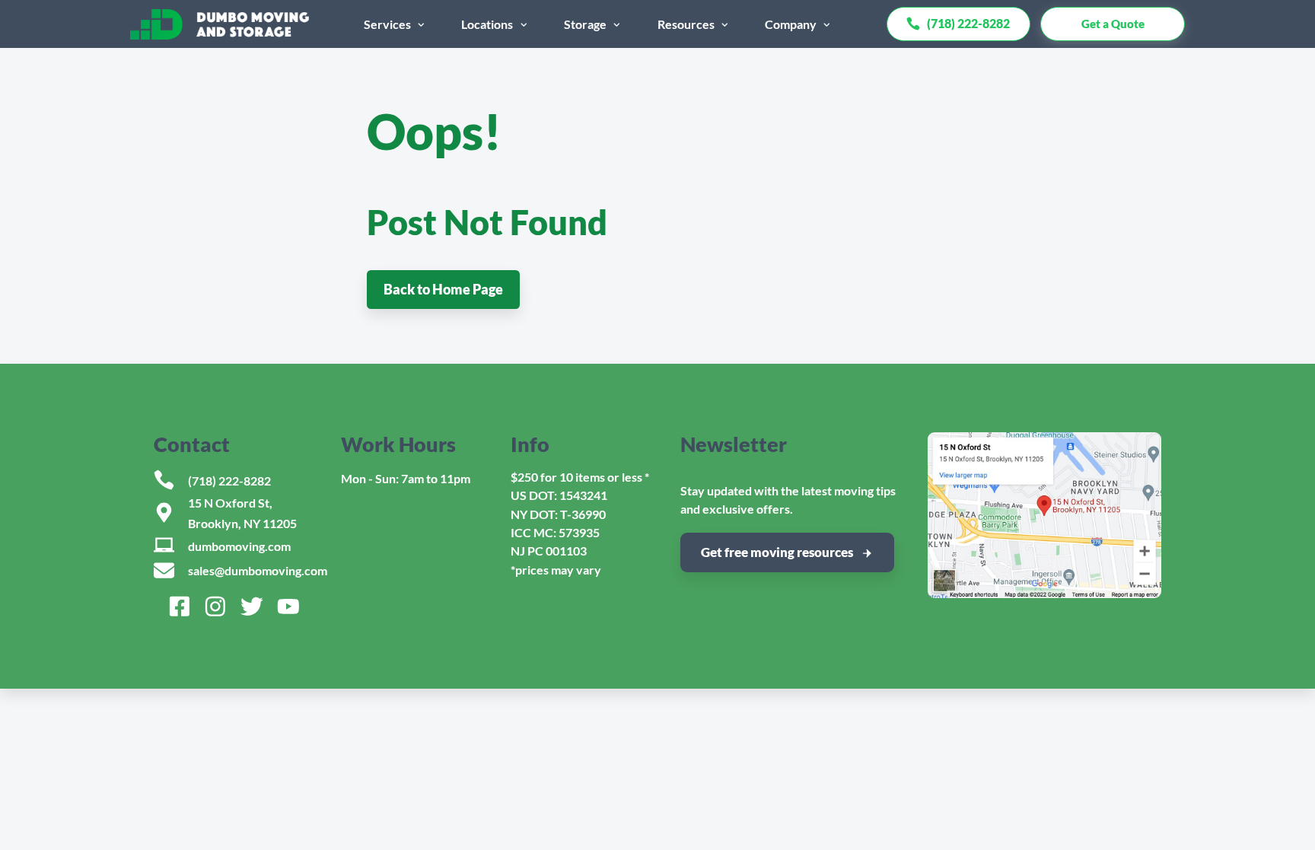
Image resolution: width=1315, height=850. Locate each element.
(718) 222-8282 (229, 480)
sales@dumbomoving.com (257, 570)
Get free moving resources (777, 552)
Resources (686, 24)
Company (791, 24)
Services (387, 24)
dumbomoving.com (239, 546)
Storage (585, 24)
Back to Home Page (443, 289)
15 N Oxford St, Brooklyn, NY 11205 (242, 512)
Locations (487, 24)
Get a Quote (1113, 23)
